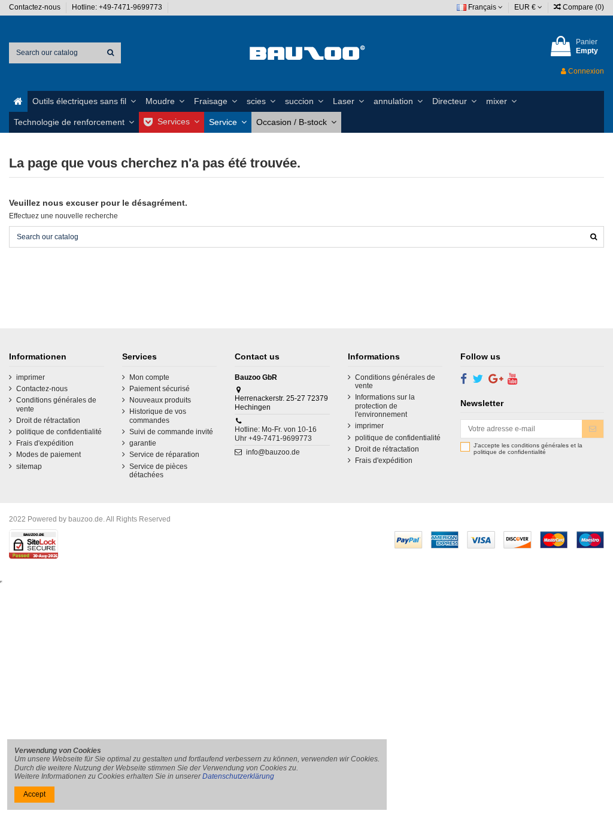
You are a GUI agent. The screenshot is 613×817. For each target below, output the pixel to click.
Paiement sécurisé (159, 389)
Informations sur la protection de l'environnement (385, 406)
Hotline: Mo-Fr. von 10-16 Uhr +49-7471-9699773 (276, 433)
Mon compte (149, 377)
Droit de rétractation (48, 420)
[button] (84, 101)
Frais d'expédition (45, 443)
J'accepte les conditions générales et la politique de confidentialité (528, 449)
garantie (142, 443)
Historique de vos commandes (157, 415)
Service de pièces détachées (158, 470)
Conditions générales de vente (56, 404)
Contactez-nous (35, 7)
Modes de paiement (48, 454)
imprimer (30, 377)
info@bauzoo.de (273, 452)
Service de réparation (164, 454)
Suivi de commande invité (171, 432)
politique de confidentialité (59, 432)
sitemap (29, 466)
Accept (34, 794)
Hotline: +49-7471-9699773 (118, 7)
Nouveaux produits (160, 400)
